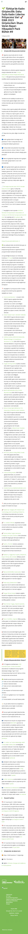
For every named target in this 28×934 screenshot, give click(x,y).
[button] (26, 2)
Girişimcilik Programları (12, 897)
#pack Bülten (9, 902)
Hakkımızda (9, 894)
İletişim (8, 903)
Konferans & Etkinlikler (12, 900)
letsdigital (10, 929)
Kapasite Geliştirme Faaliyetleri (14, 899)
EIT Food (8, 896)
